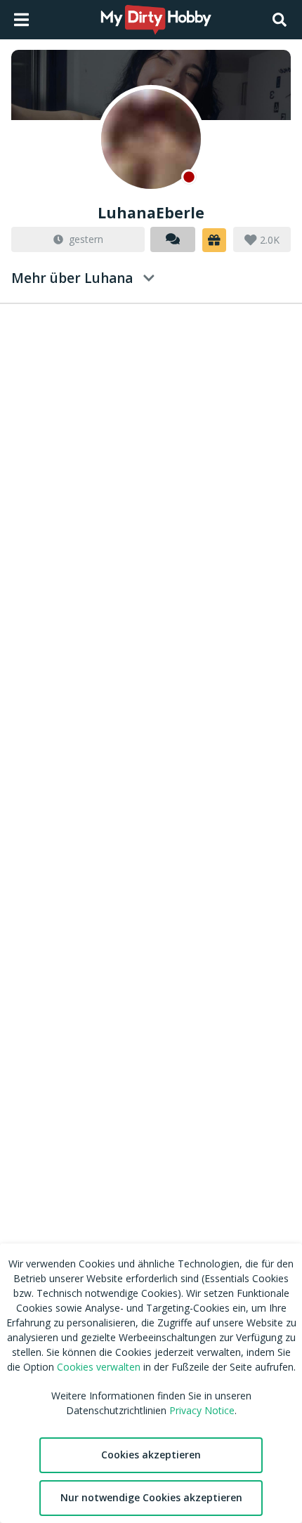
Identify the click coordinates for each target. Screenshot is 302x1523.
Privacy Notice (202, 1410)
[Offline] (151, 139)
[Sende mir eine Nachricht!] (172, 239)
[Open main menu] (21, 20)
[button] (214, 240)
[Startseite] (156, 20)
